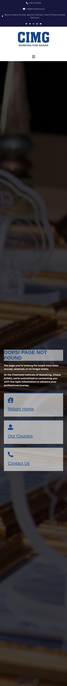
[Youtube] (40, 23)
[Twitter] (30, 23)
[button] (33, 57)
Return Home (21, 408)
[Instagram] (33, 23)
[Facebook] (26, 23)
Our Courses (20, 436)
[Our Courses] (10, 427)
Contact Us (19, 463)
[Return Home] (10, 400)
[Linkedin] (37, 23)
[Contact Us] (10, 454)
